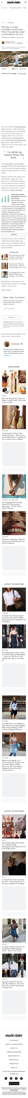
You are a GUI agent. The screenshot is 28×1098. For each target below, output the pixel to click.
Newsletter (24, 68)
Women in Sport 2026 (15, 8)
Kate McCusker (10, 41)
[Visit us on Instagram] (11, 1078)
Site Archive (14, 1040)
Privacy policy (14, 1059)
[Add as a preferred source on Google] (14, 1083)
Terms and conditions (14, 1052)
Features (20, 43)
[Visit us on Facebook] (16, 1078)
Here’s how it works (15, 48)
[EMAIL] (22, 344)
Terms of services (19, 321)
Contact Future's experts (14, 1044)
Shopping (11, 22)
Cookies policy (14, 1063)
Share (5, 68)
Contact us (14, 1048)
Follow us (16, 68)
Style (3, 22)
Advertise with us (14, 1056)
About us (14, 1067)
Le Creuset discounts (17, 138)
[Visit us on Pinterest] (21, 1078)
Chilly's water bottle (16, 190)
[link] (5, 199)
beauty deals (8, 164)
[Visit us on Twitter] (6, 1078)
